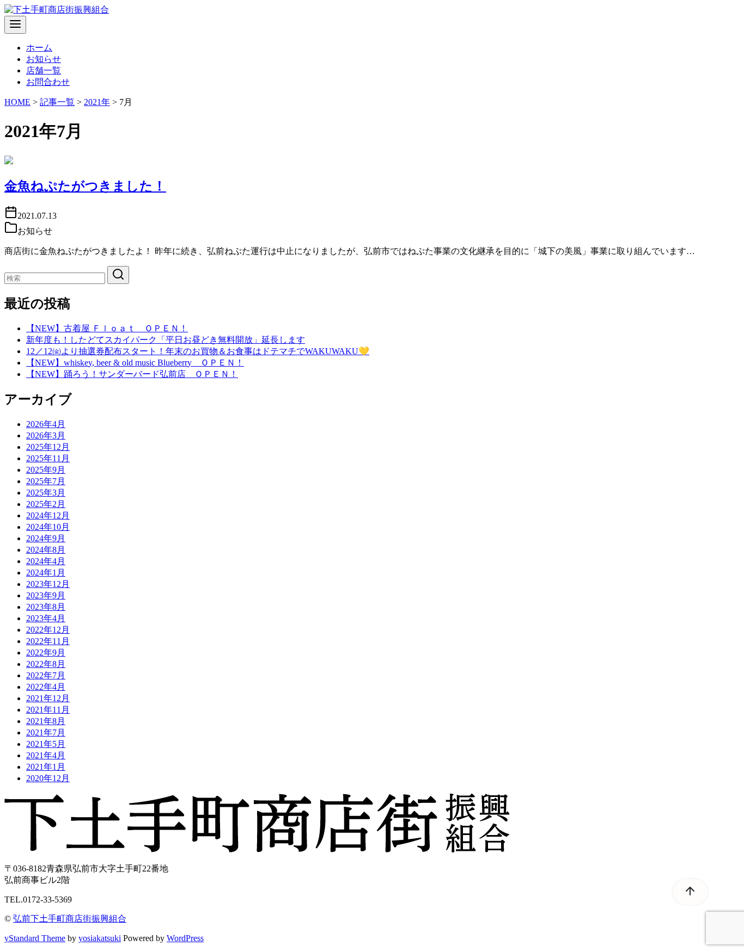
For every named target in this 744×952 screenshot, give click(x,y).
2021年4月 (45, 755)
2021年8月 (45, 721)
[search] (118, 275)
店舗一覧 (43, 70)
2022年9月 (45, 652)
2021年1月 (45, 766)
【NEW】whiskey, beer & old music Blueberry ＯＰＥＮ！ (135, 362)
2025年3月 (45, 492)
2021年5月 (45, 744)
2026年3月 (45, 435)
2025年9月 (45, 469)
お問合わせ (48, 81)
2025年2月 (45, 504)
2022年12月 (48, 629)
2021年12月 (48, 698)
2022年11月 (48, 641)
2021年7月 (45, 732)
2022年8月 (45, 664)
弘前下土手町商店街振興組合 (69, 918)
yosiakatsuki (99, 938)
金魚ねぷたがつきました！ (85, 186)
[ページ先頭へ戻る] (685, 891)
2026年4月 (45, 424)
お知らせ (43, 59)
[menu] (15, 25)
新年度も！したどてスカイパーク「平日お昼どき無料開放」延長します (165, 339)
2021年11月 (48, 709)
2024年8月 (45, 549)
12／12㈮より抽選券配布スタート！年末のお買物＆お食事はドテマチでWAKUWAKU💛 (197, 351)
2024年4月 (45, 561)
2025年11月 (48, 458)
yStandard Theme (34, 938)
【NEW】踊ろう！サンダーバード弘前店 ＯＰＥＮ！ (132, 374)
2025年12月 (48, 447)
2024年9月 (45, 538)
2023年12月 (48, 584)
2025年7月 (45, 481)
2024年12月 (48, 515)
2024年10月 (48, 526)
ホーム (39, 47)
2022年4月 (45, 686)
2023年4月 (45, 618)
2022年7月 (45, 675)
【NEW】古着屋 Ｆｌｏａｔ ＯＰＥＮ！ (107, 328)
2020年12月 (48, 778)
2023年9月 (45, 595)
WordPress (185, 938)
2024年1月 (45, 572)
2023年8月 (45, 606)
